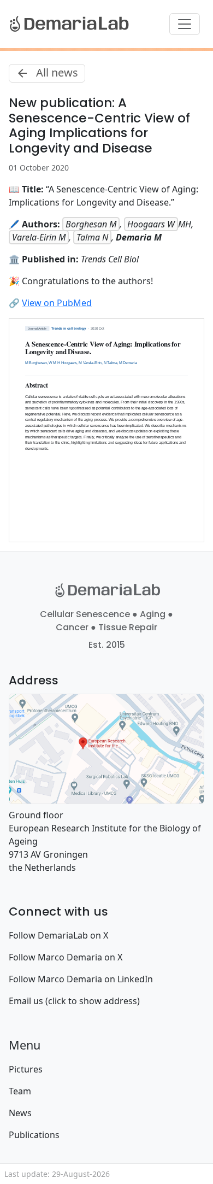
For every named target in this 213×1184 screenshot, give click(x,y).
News (20, 1113)
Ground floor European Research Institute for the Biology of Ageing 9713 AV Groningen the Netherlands (105, 841)
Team (20, 1091)
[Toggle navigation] (184, 24)
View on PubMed (57, 303)
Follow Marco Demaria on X (65, 957)
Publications (34, 1135)
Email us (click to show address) (74, 1001)
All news (55, 72)
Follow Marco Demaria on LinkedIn (81, 979)
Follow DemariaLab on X (58, 935)
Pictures (26, 1069)
